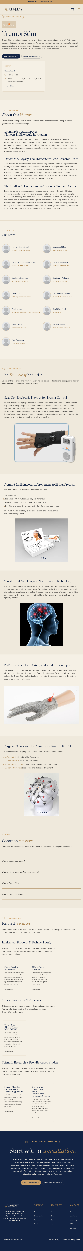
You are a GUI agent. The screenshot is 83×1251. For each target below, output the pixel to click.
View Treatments (10, 56)
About (72, 1212)
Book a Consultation (30, 56)
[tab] (39, 558)
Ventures (37, 1220)
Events (36, 1212)
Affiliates (73, 1224)
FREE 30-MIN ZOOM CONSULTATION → (41, 2)
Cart (52, 1220)
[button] (41, 860)
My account (55, 1224)
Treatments (38, 1224)
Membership (38, 1216)
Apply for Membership (52, 1182)
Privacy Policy (54, 1240)
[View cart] (72, 9)
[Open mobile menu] (79, 9)
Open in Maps (9, 86)
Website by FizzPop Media (71, 1240)
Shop (53, 1216)
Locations (73, 1216)
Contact (73, 1228)
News (53, 1212)
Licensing (73, 1220)
